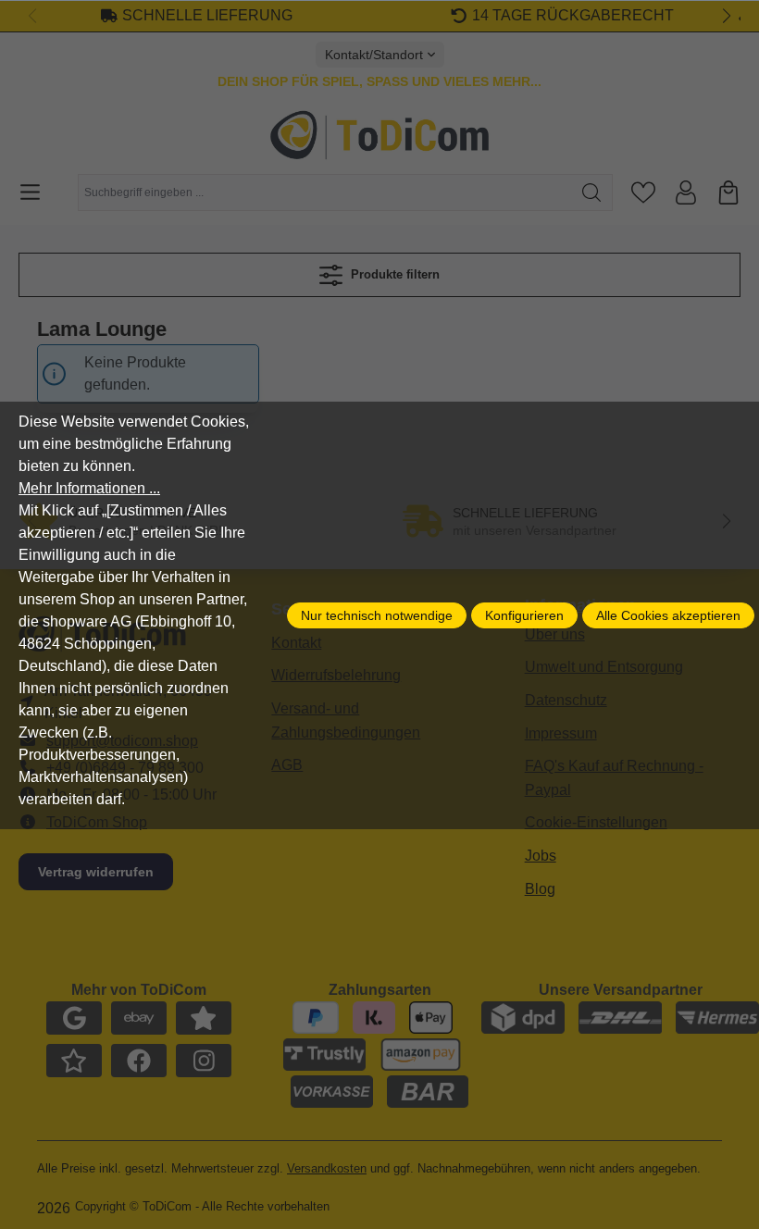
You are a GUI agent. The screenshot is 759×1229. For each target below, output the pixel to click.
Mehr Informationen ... (89, 488)
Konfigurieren (524, 615)
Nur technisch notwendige (377, 615)
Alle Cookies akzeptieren (668, 615)
